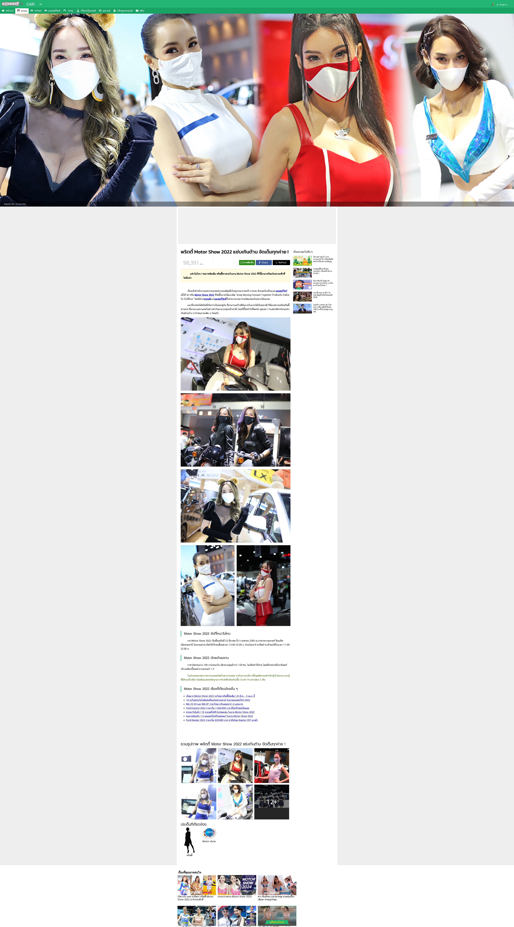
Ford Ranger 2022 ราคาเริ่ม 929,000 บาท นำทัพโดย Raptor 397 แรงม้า (222, 720)
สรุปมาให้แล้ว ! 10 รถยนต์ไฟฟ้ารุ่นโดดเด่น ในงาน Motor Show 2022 (220, 712)
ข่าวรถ (24, 11)
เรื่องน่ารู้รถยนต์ (88, 10)
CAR (31, 4)
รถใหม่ (37, 10)
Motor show (209, 841)
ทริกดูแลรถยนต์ (125, 10)
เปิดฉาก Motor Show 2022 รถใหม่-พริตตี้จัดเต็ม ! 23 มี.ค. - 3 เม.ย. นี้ (220, 696)
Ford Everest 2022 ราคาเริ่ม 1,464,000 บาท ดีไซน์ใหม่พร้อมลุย (217, 708)
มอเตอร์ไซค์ (54, 10)
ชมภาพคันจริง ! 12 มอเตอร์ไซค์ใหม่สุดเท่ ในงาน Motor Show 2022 (219, 716)
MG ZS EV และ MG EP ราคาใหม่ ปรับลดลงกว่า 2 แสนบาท (214, 704)
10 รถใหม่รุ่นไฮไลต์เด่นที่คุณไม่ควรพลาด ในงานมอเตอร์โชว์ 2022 (218, 700)
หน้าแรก (10, 10)
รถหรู (70, 10)
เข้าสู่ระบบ (503, 5)
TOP (507, 922)
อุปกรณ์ (106, 10)
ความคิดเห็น (248, 262)
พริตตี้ (189, 855)
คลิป (142, 10)
